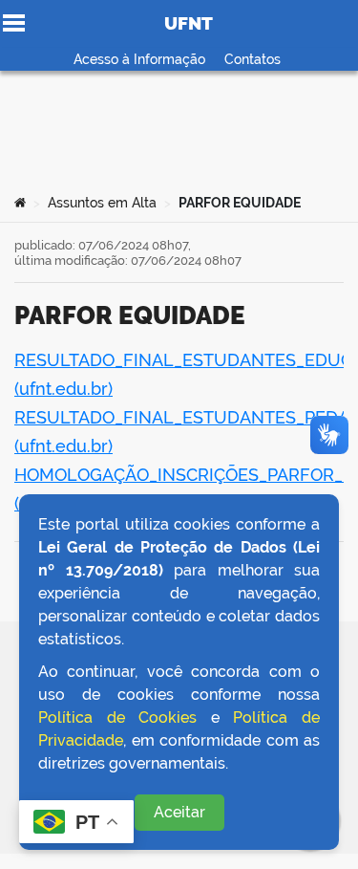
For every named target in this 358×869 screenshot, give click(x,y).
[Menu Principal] (14, 23)
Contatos (252, 59)
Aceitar (179, 812)
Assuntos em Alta (102, 202)
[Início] (20, 202)
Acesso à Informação (139, 59)
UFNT (188, 22)
